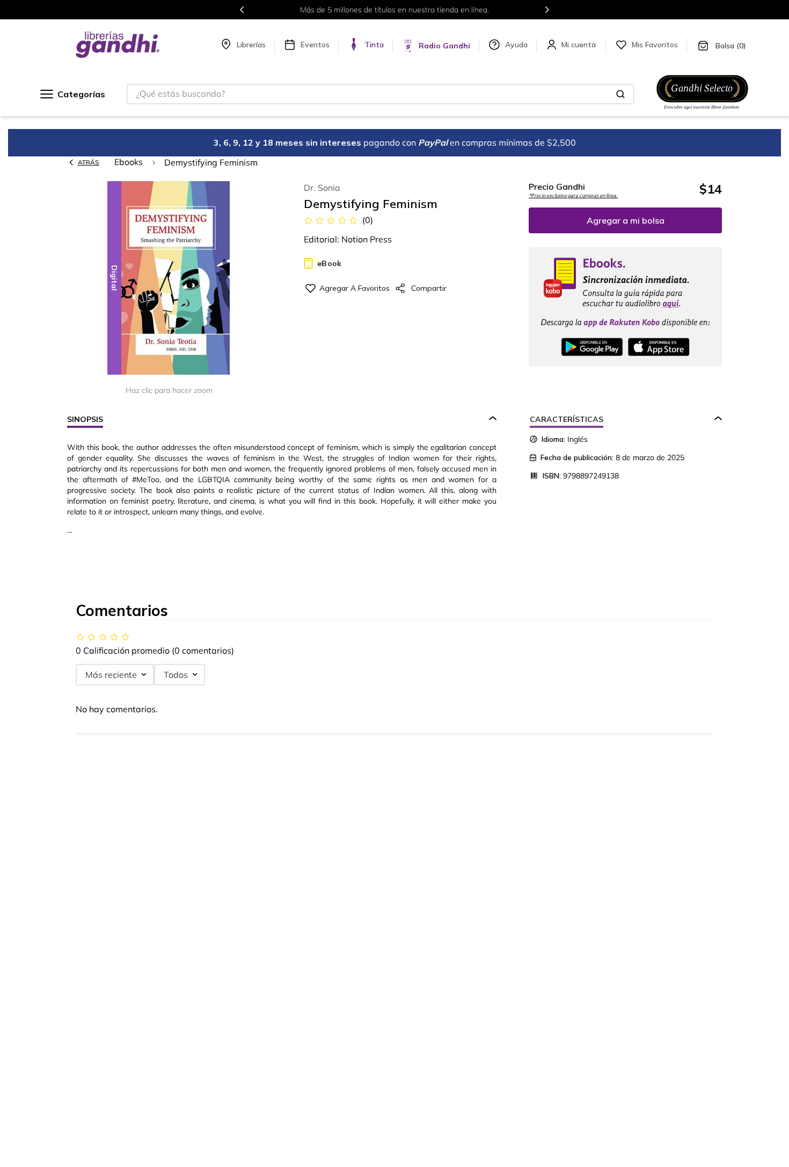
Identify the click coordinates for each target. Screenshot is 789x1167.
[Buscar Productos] (620, 94)
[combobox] (380, 94)
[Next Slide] (546, 9)
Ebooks (128, 161)
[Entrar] (579, 44)
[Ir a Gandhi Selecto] (702, 111)
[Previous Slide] (242, 9)
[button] (169, 278)
